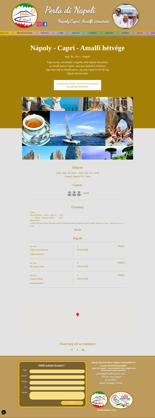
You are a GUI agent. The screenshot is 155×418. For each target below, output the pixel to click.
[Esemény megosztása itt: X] (77, 350)
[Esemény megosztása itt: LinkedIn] (83, 350)
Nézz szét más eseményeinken (77, 86)
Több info (77, 230)
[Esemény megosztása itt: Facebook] (72, 350)
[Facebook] (45, 24)
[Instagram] (39, 24)
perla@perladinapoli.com (110, 373)
